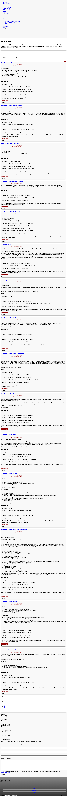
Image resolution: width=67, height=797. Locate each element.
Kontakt (4, 11)
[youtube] (65, 796)
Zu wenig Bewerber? (7, 8)
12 (4, 706)
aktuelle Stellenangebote (11, 6)
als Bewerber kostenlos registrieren (13, 4)
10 (4, 704)
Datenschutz (34, 790)
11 (4, 705)
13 (4, 707)
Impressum (34, 792)
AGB (34, 788)
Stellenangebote (6, 9)
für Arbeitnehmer (6, 3)
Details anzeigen (4, 100)
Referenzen (8, 7)
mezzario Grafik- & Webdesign (11, 795)
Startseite (5, 2)
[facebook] (62, 796)
